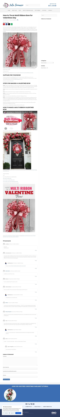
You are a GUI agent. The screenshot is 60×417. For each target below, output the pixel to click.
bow (29, 235)
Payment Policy (28, 406)
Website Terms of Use (47, 406)
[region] (12, 410)
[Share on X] (9, 24)
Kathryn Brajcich (8, 311)
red (14, 236)
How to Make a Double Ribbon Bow (9, 179)
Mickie (6, 302)
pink (13, 236)
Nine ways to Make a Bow (7, 178)
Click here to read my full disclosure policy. (26, 72)
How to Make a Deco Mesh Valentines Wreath (10, 181)
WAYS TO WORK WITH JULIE (28, 10)
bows (31, 235)
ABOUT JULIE (14, 10)
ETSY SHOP (44, 10)
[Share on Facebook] (6, 24)
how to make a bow (9, 236)
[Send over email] (12, 24)
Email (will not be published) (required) (9, 371)
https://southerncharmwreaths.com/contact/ (18, 265)
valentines (16, 236)
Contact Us (26, 412)
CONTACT (50, 10)
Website (4, 375)
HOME (9, 10)
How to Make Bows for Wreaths (10, 235)
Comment (4, 356)
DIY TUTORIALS (37, 10)
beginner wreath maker (25, 235)
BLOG (20, 10)
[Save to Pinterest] (4, 24)
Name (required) (6, 367)
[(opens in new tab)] (54, 412)
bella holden (7, 270)
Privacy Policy (37, 406)
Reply (36, 250)
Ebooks (22, 412)
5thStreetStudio (17, 79)
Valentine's (17, 235)
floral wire (11, 80)
